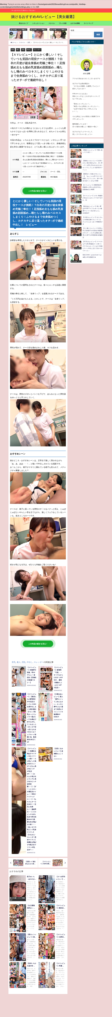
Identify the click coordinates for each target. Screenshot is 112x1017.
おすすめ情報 (75, 23)
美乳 (12, 49)
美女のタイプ (23, 23)
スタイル (52, 23)
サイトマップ (88, 23)
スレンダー (37, 49)
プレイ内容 (62, 23)
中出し (29, 49)
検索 (72, 30)
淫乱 (23, 49)
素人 (18, 49)
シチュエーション (38, 23)
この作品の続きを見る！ (38, 191)
